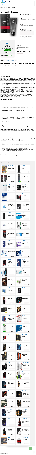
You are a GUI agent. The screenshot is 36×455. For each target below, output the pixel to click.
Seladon (23, 231)
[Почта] (35, 3)
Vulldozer (23, 399)
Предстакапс (24, 240)
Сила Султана (24, 306)
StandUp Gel (24, 315)
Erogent (23, 427)
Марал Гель (9, 371)
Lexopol (9, 249)
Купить (8, 50)
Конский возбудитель (25, 381)
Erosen (9, 390)
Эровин (23, 296)
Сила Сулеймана (10, 306)
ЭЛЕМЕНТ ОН (10, 427)
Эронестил (24, 268)
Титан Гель (9, 174)
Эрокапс (23, 212)
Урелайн (9, 193)
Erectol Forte (24, 371)
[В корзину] (29, 172)
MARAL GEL (9, 259)
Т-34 (8, 399)
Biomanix (23, 165)
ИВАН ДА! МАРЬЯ (25, 418)
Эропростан (24, 221)
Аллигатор (9, 212)
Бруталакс (24, 324)
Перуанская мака (10, 165)
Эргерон (9, 240)
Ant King (9, 362)
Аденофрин (9, 203)
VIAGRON (9, 334)
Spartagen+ (24, 184)
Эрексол (9, 315)
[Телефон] (35, 1)
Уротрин (9, 184)
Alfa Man (23, 193)
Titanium (9, 231)
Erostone (23, 203)
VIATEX (9, 437)
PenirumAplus (10, 409)
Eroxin (9, 296)
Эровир (23, 343)
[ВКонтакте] (35, 5)
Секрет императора (25, 362)
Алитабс (23, 287)
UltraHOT (9, 418)
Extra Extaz (9, 268)
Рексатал (9, 221)
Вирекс (23, 259)
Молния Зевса (24, 249)
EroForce (9, 343)
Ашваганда (9, 324)
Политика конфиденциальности (4, 453)
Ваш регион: (29, 7)
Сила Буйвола (24, 334)
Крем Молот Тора (25, 174)
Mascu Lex (24, 390)
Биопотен (9, 287)
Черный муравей (25, 437)
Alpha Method (24, 409)
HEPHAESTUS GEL (10, 381)
